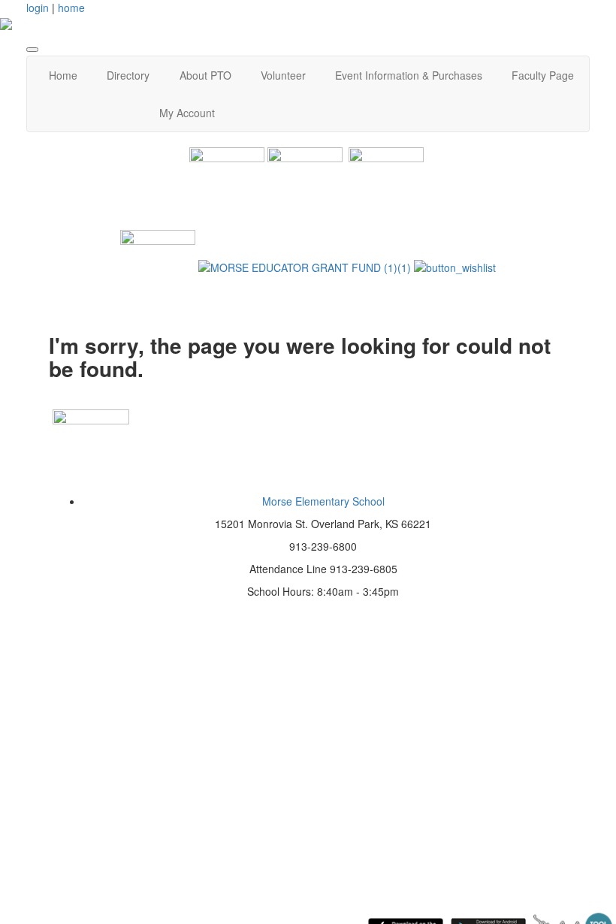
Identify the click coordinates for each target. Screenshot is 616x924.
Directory (128, 75)
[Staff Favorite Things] (157, 265)
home (71, 7)
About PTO (205, 75)
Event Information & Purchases (408, 75)
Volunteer (283, 75)
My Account (187, 112)
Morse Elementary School (323, 501)
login (37, 7)
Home (63, 75)
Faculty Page (543, 75)
